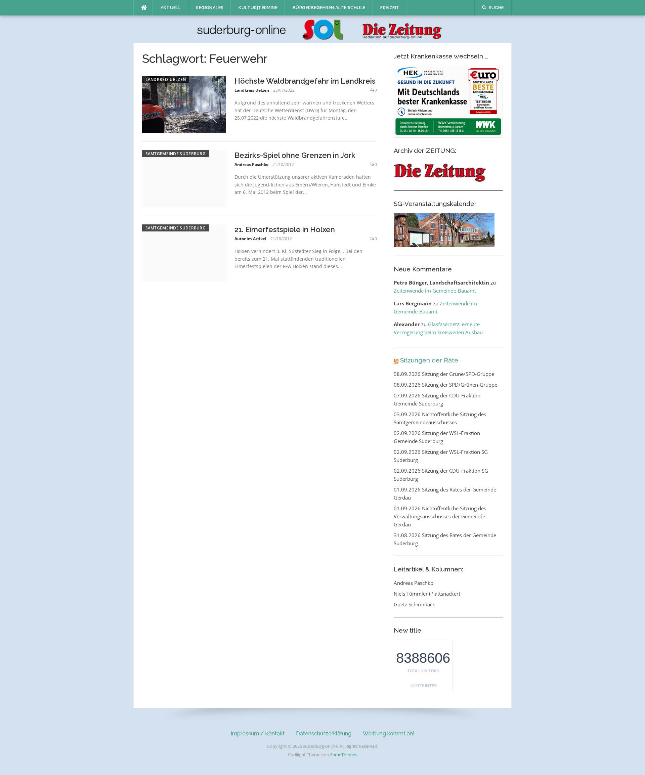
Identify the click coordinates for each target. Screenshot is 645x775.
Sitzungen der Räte (429, 360)
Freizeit (389, 7)
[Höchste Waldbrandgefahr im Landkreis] (184, 103)
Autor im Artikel (250, 239)
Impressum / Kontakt (258, 733)
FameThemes (343, 754)
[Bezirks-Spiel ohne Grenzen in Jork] (184, 178)
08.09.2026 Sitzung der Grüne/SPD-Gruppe (444, 374)
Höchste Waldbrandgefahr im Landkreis (305, 81)
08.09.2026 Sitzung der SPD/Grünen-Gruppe (445, 384)
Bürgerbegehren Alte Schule (329, 7)
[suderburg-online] (323, 29)
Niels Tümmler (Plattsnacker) (427, 593)
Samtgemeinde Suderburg (175, 154)
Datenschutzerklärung (323, 733)
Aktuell (171, 7)
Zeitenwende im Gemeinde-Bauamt (435, 290)
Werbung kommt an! (389, 733)
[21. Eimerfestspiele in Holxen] (184, 252)
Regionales (209, 7)
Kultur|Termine (258, 7)
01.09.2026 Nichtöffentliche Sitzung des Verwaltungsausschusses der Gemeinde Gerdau (440, 516)
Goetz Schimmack (414, 604)
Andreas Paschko (251, 164)
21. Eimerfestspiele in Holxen (284, 229)
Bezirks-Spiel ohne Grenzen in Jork (294, 155)
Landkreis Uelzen (165, 79)
